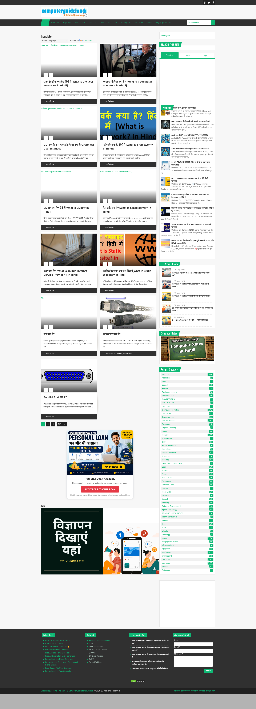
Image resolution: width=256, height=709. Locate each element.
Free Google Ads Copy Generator (58, 668)
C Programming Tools (54, 643)
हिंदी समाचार (166, 570)
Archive (187, 56)
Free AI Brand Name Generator (57, 653)
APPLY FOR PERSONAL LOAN (100, 489)
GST (164, 442)
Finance (165, 435)
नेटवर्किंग (149, 23)
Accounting (166, 374)
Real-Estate (167, 492)
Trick (164, 528)
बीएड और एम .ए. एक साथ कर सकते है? (183, 108)
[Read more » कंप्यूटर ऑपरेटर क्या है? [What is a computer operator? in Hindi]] (125, 47)
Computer (166, 406)
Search (213, 22)
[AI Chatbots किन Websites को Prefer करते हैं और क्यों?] (166, 272)
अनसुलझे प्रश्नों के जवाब (163, 23)
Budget (165, 385)
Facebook (213, 2)
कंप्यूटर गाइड (67, 23)
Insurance (166, 456)
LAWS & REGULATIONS (172, 463)
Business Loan (168, 396)
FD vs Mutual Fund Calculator (57, 650)
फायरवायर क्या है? (112, 334)
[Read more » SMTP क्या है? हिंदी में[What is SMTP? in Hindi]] (66, 173)
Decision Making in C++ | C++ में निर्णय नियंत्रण (190, 320)
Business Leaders (169, 392)
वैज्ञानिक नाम (139, 23)
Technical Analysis (169, 517)
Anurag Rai (165, 36)
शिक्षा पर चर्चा (166, 560)
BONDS (165, 381)
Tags (205, 56)
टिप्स (115, 23)
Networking (166, 481)
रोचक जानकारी (106, 23)
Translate (88, 41)
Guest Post (93, 23)
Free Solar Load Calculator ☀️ (57, 647)
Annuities (166, 378)
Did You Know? (168, 421)
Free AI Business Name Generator (59, 659)
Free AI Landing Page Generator (58, 671)
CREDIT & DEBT (169, 403)
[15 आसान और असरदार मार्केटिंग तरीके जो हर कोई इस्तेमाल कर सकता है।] (166, 308)
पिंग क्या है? (49, 334)
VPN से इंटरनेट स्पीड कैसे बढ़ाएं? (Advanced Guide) (190, 149)
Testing (165, 520)
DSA (91, 643)
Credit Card (166, 413)
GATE (91, 659)
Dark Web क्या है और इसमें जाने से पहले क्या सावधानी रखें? (191, 121)
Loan (164, 467)
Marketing (166, 470)
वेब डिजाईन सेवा (126, 23)
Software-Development (171, 506)
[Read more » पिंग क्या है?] (66, 300)
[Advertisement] (187, 81)
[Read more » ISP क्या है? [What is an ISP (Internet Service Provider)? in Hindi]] (66, 237)
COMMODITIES (168, 399)
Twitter (209, 2)
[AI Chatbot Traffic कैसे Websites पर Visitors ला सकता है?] (166, 284)
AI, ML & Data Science (98, 650)
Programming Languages (99, 640)
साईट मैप (177, 691)
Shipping (165, 503)
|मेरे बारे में (212, 691)
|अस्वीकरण (194, 691)
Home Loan (167, 449)
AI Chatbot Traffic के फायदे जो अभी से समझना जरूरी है (191, 296)
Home (45, 22)
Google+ (205, 2)
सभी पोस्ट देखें (54, 23)
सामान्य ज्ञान (166, 563)
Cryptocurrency (168, 417)
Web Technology (96, 647)
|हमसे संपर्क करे (185, 691)
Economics (166, 424)
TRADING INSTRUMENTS (172, 513)
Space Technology (169, 510)
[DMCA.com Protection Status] (138, 682)
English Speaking (169, 428)
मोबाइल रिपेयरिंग (80, 23)
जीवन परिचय (166, 549)
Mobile (165, 474)
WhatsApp (166, 535)
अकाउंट (164, 538)
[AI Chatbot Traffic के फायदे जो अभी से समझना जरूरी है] (166, 296)
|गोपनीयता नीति (204, 691)
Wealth (165, 531)
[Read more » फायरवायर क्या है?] (125, 300)
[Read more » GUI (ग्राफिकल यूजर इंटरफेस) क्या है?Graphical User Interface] (66, 110)
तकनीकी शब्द (50, 101)
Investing (165, 460)
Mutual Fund (167, 478)
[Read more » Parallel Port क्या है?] (66, 363)
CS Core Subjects (96, 656)
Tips (163, 524)
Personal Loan (168, 485)
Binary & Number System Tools (57, 640)
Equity (164, 431)
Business (165, 389)
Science (165, 495)
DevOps (92, 653)
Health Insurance (169, 446)
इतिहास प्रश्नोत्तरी (168, 545)
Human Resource (169, 453)
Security (165, 499)
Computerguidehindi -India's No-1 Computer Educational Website (67, 691)
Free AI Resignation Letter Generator (60, 656)
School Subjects (95, 662)
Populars (169, 55)
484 (59, 424)
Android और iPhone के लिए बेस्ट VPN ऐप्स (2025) (189, 135)
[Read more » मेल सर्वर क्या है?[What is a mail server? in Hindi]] (125, 173)
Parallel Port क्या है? (55, 397)
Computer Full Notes (113, 354)
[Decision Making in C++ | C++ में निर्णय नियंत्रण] (166, 320)
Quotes (165, 488)
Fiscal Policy (167, 438)
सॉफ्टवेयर (165, 567)
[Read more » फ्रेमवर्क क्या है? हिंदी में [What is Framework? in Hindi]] (125, 110)
